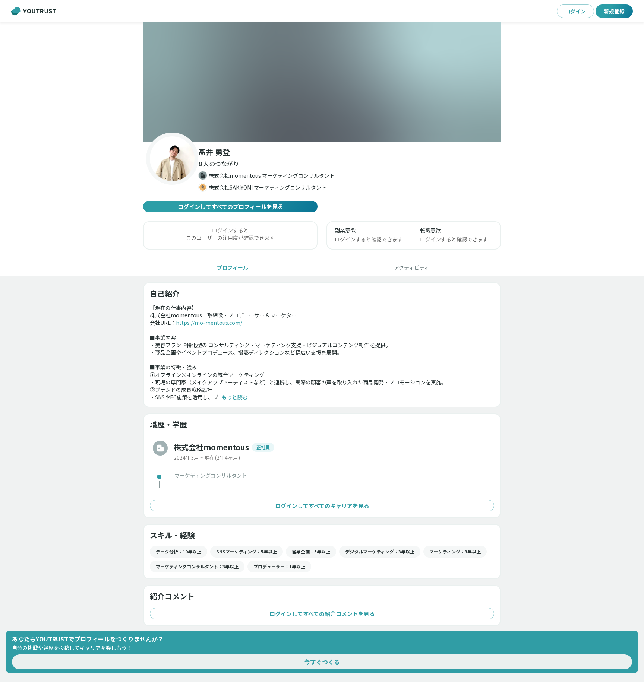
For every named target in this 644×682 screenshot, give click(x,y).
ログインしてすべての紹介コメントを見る (322, 614)
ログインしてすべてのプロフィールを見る (230, 206)
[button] (322, 82)
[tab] (232, 267)
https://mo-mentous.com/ (209, 322)
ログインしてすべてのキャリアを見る (322, 506)
